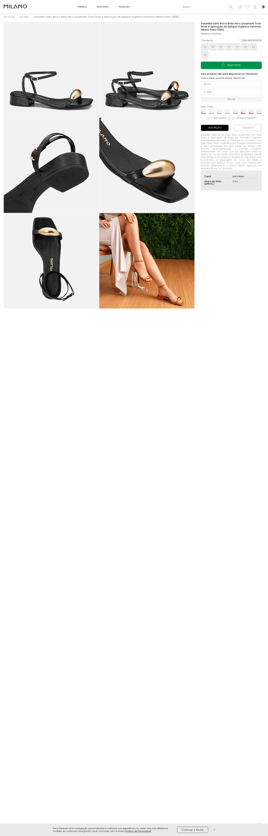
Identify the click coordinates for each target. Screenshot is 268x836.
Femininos (9, 17)
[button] (51, 69)
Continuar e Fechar (193, 829)
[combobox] (207, 7)
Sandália (24, 17)
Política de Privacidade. (138, 831)
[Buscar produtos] (231, 7)
